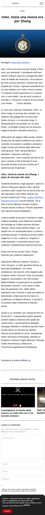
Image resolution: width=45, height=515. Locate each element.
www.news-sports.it (20, 62)
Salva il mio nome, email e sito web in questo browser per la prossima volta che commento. (19, 490)
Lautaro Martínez (35, 197)
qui (29, 360)
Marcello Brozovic (9, 201)
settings (27, 505)
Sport (22, 11)
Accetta (7, 511)
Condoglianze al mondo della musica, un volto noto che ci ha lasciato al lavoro (17, 413)
